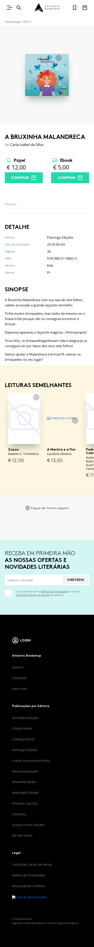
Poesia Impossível (25, 771)
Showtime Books (24, 782)
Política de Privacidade (54, 591)
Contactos (19, 678)
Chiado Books (22, 728)
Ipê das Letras (22, 835)
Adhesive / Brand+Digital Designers (57, 923)
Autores (17, 667)
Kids (26, 22)
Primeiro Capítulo (25, 803)
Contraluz (19, 814)
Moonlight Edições (25, 793)
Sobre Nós (19, 689)
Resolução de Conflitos (28, 886)
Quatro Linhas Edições (28, 825)
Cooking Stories (23, 739)
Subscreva (75, 579)
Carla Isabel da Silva (26, 144)
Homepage (13, 22)
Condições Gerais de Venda (32, 595)
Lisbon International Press (31, 761)
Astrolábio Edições (25, 718)
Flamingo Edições (24, 750)
